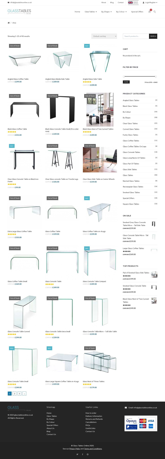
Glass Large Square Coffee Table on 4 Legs (62, 381)
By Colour (120, 12)
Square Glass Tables (131, 204)
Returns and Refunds (94, 419)
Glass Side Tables (130, 169)
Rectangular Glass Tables (133, 187)
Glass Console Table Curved (19, 331)
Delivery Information (94, 416)
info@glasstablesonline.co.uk (21, 2)
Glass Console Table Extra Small (57, 331)
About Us (50, 428)
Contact (120, 2)
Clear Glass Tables (130, 123)
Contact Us (51, 434)
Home (77, 12)
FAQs (88, 425)
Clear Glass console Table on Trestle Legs (61, 179)
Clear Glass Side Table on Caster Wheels (99, 179)
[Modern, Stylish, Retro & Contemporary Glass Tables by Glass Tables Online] (19, 11)
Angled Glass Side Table (92, 79)
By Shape (105, 12)
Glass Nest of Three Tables (93, 381)
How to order (91, 413)
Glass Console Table (53, 281)
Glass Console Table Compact (94, 281)
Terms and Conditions (93, 449)
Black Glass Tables (130, 106)
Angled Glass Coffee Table (18, 79)
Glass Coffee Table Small (17, 281)
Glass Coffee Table (52, 231)
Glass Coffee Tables (131, 141)
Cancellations (91, 422)
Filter (126, 82)
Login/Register (150, 2)
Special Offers (137, 12)
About (103, 2)
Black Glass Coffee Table (17, 129)
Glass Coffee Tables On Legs (134, 146)
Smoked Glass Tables (131, 192)
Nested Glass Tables (131, 181)
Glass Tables (90, 12)
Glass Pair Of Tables (131, 164)
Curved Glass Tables (131, 129)
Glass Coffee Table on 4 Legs (94, 231)
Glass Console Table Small (18, 381)
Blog (112, 2)
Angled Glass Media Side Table (57, 79)
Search (153, 36)
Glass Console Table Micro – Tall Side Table (100, 331)
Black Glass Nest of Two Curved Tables (98, 129)
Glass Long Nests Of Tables (134, 158)
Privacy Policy (74, 449)
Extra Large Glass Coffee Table (20, 231)
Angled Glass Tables (131, 100)
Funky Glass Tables (130, 135)
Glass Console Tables (131, 152)
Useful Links (90, 428)
